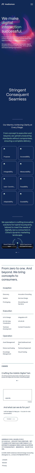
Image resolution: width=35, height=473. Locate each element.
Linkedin (4, 459)
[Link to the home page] (8, 4)
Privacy (4, 465)
